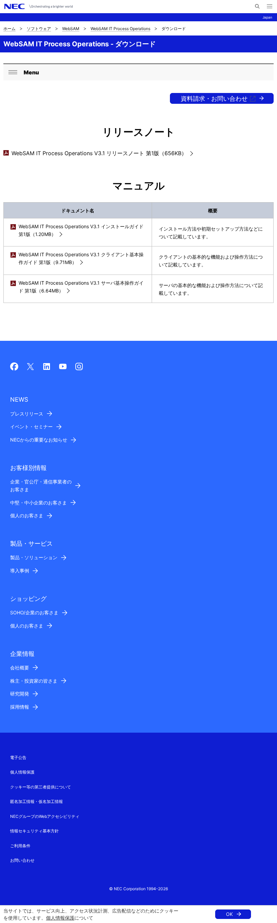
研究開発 (19, 693)
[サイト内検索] (257, 6)
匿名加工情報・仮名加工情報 (36, 801)
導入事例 (19, 570)
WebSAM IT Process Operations (120, 28)
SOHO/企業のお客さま (34, 612)
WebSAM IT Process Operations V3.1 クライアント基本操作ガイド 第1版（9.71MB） (81, 258)
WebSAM (70, 28)
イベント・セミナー (31, 426)
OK (229, 914)
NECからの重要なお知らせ (38, 440)
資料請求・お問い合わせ (214, 98)
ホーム (9, 28)
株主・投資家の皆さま (33, 681)
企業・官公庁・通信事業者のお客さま (41, 485)
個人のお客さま (26, 515)
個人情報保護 (60, 918)
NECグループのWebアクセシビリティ (44, 816)
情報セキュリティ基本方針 (34, 830)
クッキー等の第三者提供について (40, 786)
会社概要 (19, 667)
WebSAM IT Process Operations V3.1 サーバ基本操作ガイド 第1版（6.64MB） (81, 286)
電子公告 (18, 757)
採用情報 (19, 707)
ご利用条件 (20, 845)
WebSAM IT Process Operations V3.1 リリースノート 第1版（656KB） (99, 153)
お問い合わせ (22, 860)
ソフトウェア (39, 28)
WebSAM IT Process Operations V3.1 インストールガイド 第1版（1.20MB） (81, 230)
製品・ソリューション (33, 557)
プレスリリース (26, 414)
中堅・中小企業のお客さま (38, 502)
